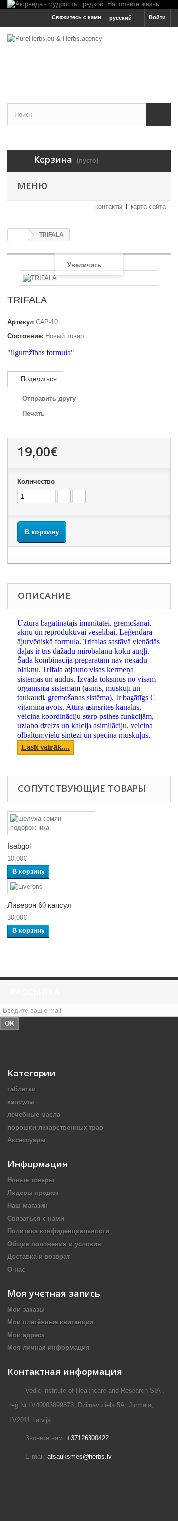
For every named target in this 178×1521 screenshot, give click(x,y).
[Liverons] (51, 886)
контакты (108, 206)
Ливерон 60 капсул (39, 905)
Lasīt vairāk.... (45, 747)
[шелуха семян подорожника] (51, 823)
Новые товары (30, 1180)
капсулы (21, 1101)
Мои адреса (25, 1335)
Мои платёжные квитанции (50, 1322)
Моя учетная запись (53, 1293)
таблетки (21, 1089)
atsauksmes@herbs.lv (79, 1456)
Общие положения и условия (54, 1244)
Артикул (20, 322)
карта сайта (148, 206)
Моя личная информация (48, 1347)
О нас (16, 1269)
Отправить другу (49, 398)
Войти (157, 17)
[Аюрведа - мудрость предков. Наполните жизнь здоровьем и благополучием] (89, 4)
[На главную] (17, 235)
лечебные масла (33, 1114)
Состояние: (25, 336)
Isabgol (19, 846)
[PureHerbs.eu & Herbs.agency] (89, 56)
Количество (36, 481)
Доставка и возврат (38, 1256)
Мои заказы (25, 1309)
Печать (33, 413)
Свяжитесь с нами (76, 17)
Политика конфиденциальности (58, 1231)
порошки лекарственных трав (55, 1127)
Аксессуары (26, 1140)
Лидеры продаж (32, 1192)
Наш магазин (27, 1205)
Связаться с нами (35, 1218)
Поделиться (38, 379)
